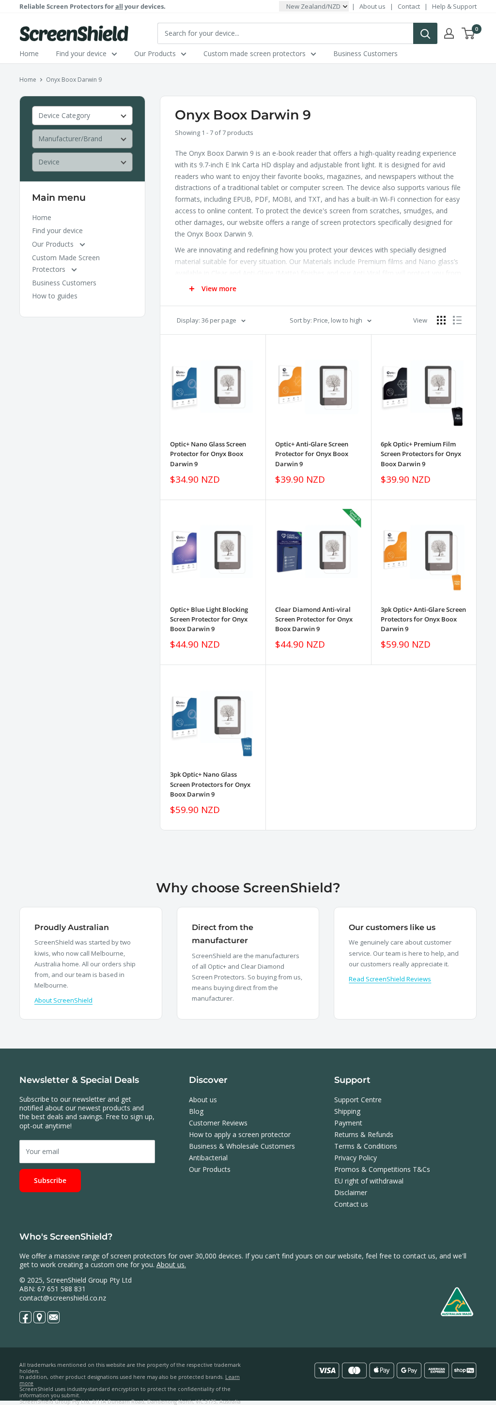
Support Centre (358, 1099)
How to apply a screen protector (240, 1134)
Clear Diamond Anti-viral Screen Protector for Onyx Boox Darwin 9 (314, 619)
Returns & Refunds (363, 1134)
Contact (409, 6)
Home (29, 53)
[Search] (425, 33)
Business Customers (365, 53)
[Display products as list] (457, 320)
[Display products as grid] (441, 320)
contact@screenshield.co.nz (62, 1297)
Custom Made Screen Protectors (66, 263)
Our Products (155, 53)
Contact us (351, 1204)
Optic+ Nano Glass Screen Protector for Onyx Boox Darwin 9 (208, 454)
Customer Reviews (218, 1122)
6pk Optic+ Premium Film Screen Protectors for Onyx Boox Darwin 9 (421, 454)
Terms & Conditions (365, 1146)
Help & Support (454, 6)
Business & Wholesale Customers (242, 1146)
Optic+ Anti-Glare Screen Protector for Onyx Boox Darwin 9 (311, 454)
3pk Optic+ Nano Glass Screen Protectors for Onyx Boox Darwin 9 (210, 784)
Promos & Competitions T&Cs (382, 1169)
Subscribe (50, 1180)
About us (372, 6)
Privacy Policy (355, 1157)
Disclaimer (350, 1192)
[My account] (449, 33)
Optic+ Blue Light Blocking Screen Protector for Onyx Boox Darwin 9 (209, 619)
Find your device (81, 53)
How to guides (55, 295)
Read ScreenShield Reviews (390, 979)
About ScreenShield (63, 1000)
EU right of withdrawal (368, 1180)
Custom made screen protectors (254, 53)
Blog (196, 1111)
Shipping (347, 1111)
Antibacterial (208, 1157)
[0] (469, 33)
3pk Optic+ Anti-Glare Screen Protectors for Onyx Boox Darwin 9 (423, 619)
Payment (348, 1122)
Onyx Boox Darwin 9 (74, 79)
